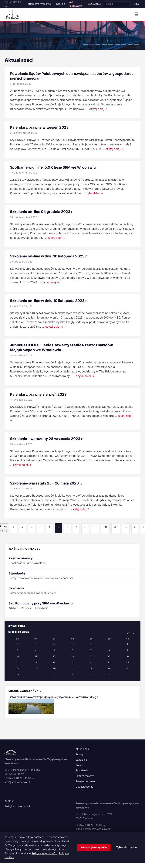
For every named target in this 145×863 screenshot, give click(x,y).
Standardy (82, 770)
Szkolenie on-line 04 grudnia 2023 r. (42, 212)
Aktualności (82, 748)
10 (94, 526)
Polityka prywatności (17, 806)
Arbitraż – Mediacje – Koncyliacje (40, 605)
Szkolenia (81, 759)
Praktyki (80, 754)
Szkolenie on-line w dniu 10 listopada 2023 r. (49, 256)
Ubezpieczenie (84, 786)
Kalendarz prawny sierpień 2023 (38, 394)
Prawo (79, 765)
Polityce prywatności (44, 853)
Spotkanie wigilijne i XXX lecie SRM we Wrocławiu (53, 167)
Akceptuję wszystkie (94, 847)
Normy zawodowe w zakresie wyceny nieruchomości (40, 575)
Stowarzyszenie (85, 781)
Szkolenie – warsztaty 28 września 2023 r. (47, 439)
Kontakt (60, 3)
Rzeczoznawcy (85, 775)
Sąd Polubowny (75, 3)
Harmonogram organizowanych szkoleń (32, 590)
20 (105, 526)
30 (115, 526)
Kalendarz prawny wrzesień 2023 (39, 127)
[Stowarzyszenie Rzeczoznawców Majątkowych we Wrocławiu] (12, 14)
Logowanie (94, 3)
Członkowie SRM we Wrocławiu (27, 560)
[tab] (85, 44)
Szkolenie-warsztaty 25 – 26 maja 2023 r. (46, 483)
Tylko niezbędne (126, 847)
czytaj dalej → (98, 109)
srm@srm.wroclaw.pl (40, 3)
